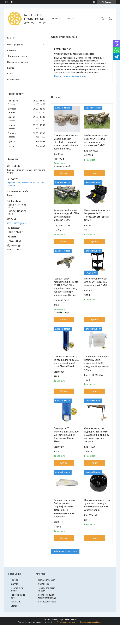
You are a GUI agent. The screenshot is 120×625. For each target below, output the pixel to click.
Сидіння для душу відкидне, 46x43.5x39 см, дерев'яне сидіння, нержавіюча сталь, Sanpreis (96, 435)
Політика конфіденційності (91, 622)
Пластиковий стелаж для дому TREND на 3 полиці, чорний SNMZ (96, 282)
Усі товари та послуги (64, 551)
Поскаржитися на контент (67, 622)
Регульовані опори (47, 602)
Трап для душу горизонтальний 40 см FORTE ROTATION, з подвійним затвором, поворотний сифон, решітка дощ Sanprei (66, 286)
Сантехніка (43, 584)
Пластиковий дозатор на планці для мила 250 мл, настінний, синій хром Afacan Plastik (66, 361)
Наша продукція (15, 44)
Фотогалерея (13, 79)
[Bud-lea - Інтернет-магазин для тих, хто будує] (14, 18)
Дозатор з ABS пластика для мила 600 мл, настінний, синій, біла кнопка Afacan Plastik (66, 435)
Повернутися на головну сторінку (70, 76)
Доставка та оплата (17, 56)
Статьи (14, 606)
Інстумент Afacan (46, 580)
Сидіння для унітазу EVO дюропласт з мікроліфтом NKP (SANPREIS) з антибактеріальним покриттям (64, 508)
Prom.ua (74, 620)
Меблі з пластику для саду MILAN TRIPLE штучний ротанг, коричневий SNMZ (96, 140)
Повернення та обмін (17, 62)
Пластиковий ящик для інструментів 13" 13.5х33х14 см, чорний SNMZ (97, 215)
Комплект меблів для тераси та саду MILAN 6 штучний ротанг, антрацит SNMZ (66, 215)
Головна (56, 18)
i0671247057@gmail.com (19, 223)
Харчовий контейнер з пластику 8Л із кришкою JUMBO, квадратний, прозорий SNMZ (96, 363)
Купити (63, 173)
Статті (10, 73)
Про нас (14, 580)
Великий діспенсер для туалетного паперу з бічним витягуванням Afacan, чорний (97, 505)
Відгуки (10, 68)
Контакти (11, 50)
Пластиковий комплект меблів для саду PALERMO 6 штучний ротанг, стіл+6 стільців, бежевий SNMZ (66, 142)
